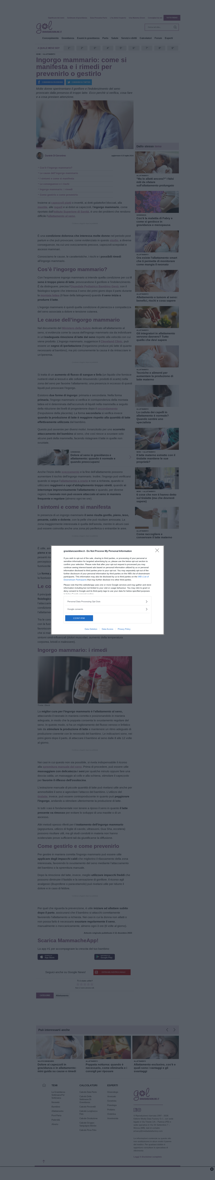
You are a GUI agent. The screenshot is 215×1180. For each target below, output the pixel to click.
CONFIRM (79, 618)
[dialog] (107, 590)
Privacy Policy (124, 629)
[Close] (158, 551)
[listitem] (107, 601)
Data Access (107, 629)
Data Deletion (91, 629)
